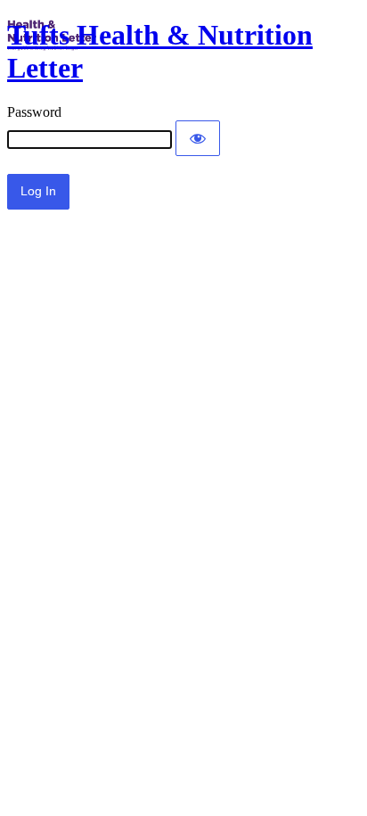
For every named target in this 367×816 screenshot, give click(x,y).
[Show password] (197, 138)
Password (34, 112)
